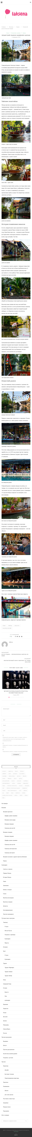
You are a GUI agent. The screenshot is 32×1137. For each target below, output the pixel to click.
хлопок (23, 792)
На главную (5, 803)
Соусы (4, 893)
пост (3, 788)
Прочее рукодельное (8, 1049)
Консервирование (8, 910)
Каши (4, 881)
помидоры (27, 785)
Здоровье (5, 1103)
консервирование (6, 783)
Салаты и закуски (7, 869)
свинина (25, 790)
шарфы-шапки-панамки (7, 795)
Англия (5, 1021)
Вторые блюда (7, 877)
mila (11, 642)
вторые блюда (12, 776)
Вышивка (5, 1041)
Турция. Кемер (8, 975)
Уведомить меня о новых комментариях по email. (15, 746)
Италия (5, 988)
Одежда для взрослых (11, 848)
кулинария (7, 1000)
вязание (24, 776)
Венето (7, 992)
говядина (9, 778)
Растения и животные (9, 1098)
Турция (5, 963)
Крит (4, 951)
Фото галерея (5, 1115)
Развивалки (6, 1086)
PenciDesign (16, 1131)
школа (21, 795)
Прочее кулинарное (8, 914)
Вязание (4, 807)
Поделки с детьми (8, 1057)
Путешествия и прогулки (15, 33)
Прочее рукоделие (7, 1037)
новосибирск (25, 783)
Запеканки (6, 885)
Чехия (4, 1012)
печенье (21, 785)
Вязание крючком (7, 811)
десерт (15, 778)
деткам (20, 778)
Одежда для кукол (10, 852)
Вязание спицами (7, 832)
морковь (19, 783)
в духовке (4, 776)
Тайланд (10, 625)
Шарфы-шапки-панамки (11, 815)
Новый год (10, 771)
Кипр (4, 980)
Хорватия (4, 773)
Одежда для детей (10, 828)
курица (13, 783)
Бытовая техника (9, 1074)
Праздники (6, 1111)
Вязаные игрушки (9, 824)
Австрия (5, 1016)
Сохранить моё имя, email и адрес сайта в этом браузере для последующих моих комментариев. (15, 739)
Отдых (17, 26)
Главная (4, 26)
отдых (4, 625)
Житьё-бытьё (8, 930)
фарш (12, 792)
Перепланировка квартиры (12, 1078)
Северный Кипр (7, 984)
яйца (3, 797)
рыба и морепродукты (12, 790)
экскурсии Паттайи (7, 628)
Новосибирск (6, 1029)
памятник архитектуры (12, 785)
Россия (16, 771)
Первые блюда (7, 873)
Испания (5, 947)
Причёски (5, 1082)
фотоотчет (17, 625)
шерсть (16, 795)
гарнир (3, 778)
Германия (5, 1004)
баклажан (15, 773)
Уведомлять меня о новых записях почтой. (15, 751)
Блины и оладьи (7, 889)
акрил (9, 773)
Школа (6, 1090)
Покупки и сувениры (10, 934)
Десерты (5, 906)
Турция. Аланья (8, 971)
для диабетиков (5, 780)
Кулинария (4, 865)
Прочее (4, 1062)
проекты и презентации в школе (13, 788)
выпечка (19, 776)
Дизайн (7, 1070)
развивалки (24, 788)
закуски (13, 780)
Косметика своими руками (10, 1053)
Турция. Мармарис (9, 967)
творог (7, 792)
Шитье (5, 1045)
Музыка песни (6, 1107)
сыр (3, 792)
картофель (26, 780)
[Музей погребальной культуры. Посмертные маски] (16, 680)
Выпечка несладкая (8, 897)
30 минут (4, 771)
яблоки (26, 795)
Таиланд (11, 26)
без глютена (21, 773)
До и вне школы (9, 1094)
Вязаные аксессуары (10, 820)
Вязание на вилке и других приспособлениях (15, 856)
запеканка (19, 780)
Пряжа (5, 861)
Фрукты (7, 943)
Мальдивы (6, 1025)
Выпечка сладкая (7, 902)
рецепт (3, 790)
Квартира (5, 1066)
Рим (6, 996)
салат (20, 790)
